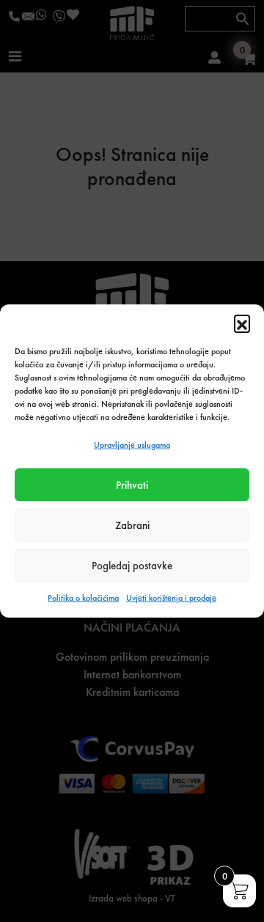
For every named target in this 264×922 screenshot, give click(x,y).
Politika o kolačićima (83, 598)
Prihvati (132, 485)
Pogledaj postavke (132, 565)
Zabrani (132, 525)
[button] (242, 322)
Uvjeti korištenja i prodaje (171, 598)
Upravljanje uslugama (132, 445)
